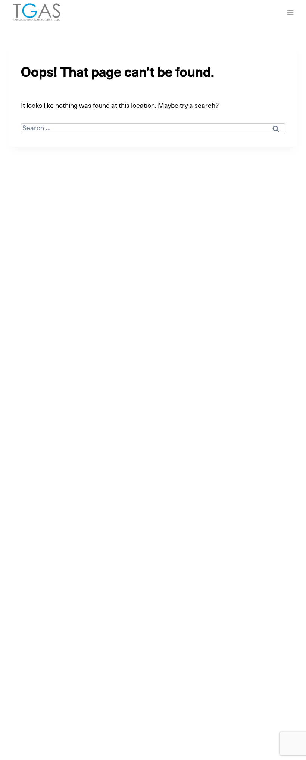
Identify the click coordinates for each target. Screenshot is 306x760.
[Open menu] (290, 12)
